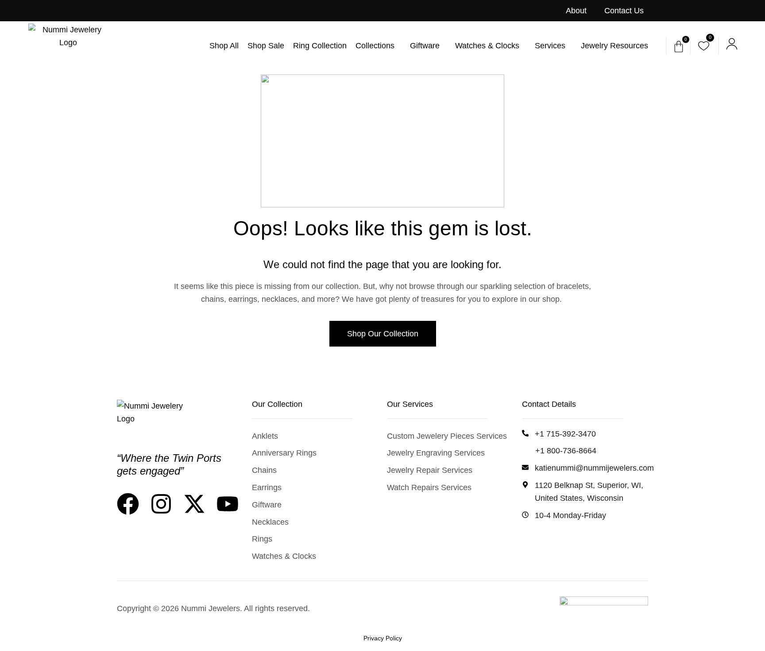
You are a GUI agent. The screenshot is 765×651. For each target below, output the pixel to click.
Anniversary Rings (284, 452)
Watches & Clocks (284, 556)
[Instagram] (161, 504)
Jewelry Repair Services (429, 470)
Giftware (267, 504)
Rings (262, 538)
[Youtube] (227, 504)
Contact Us (624, 10)
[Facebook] (128, 504)
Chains (264, 470)
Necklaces (270, 522)
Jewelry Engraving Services (436, 452)
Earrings (267, 487)
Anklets (265, 436)
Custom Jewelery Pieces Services (447, 436)
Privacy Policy (382, 638)
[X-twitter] (194, 504)
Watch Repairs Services (429, 487)
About (576, 10)
